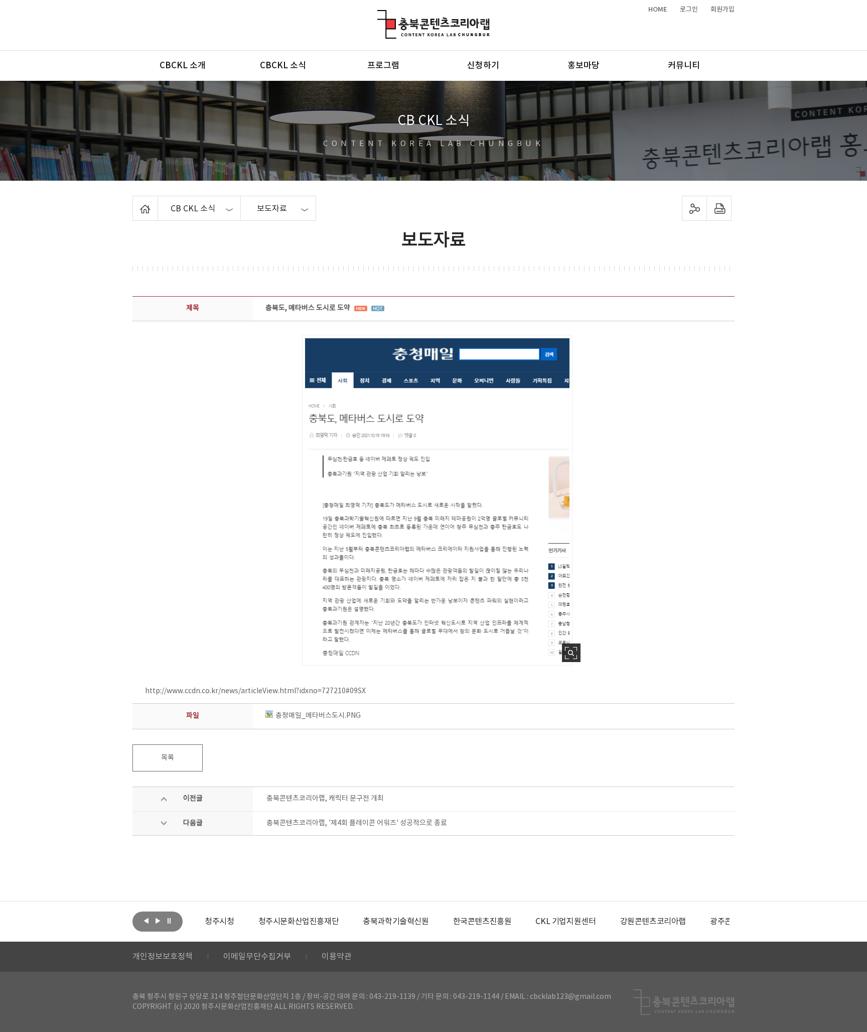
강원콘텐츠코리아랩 (653, 921)
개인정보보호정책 (162, 956)
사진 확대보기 (571, 653)
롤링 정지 (169, 921)
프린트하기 (719, 208)
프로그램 (383, 66)
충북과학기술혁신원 (395, 921)
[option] (219, 922)
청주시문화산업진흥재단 (298, 921)
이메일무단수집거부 (257, 956)
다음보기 (158, 921)
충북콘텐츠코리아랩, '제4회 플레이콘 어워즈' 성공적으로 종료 (356, 823)
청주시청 (219, 921)
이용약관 (337, 956)
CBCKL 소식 (283, 66)
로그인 (689, 10)
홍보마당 (583, 66)
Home (135, 202)
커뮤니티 (684, 66)
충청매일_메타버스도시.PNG (318, 716)
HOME (657, 10)
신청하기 (483, 66)
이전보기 (146, 921)
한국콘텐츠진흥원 (482, 921)
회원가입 (722, 10)
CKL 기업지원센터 (565, 921)
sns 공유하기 (694, 208)
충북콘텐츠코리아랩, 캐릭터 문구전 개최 (325, 799)
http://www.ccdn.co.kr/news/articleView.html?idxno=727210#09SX (255, 691)
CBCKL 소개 (183, 66)
